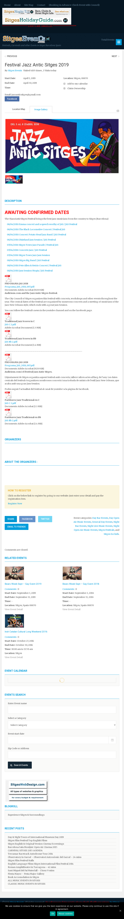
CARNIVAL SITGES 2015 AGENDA (25, 850)
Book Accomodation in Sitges (23, 877)
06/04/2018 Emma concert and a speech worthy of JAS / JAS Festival (42, 224)
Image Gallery (40, 109)
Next (114, 56)
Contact (41, 5)
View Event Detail (14, 609)
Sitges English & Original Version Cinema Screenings (36, 843)
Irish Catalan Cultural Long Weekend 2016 (26, 631)
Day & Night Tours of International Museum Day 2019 (36, 837)
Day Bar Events (100, 518)
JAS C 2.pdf (10, 324)
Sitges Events (15, 70)
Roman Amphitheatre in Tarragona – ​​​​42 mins (32, 867)
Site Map (28, 5)
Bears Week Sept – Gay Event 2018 (80, 584)
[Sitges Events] (26, 43)
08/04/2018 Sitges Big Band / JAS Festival (28, 260)
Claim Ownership (76, 88)
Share (10, 519)
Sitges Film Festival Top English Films (27, 840)
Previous (12, 56)
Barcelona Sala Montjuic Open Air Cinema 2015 (32, 847)
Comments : (11, 589)
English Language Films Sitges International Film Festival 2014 (40, 863)
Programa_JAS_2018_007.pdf (19, 286)
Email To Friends (16, 527)
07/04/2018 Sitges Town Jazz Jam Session (28, 255)
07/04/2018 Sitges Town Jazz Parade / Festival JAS (32, 245)
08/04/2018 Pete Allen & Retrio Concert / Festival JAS (34, 265)
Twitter (45, 519)
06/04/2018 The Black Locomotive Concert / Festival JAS (36, 229)
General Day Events (102, 522)
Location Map (18, 109)
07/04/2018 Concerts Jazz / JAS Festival (27, 250)
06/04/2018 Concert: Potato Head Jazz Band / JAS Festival (36, 234)
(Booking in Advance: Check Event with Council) (74, 5)
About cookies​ (66, 913)
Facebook (12, 99)
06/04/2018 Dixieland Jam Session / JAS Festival (31, 239)
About (17, 5)
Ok (52, 913)
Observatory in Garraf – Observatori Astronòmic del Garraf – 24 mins (44, 857)
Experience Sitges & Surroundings (26, 814)
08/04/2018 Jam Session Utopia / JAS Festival (30, 270)
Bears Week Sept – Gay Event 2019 (23, 584)
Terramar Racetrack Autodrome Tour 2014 (30, 853)
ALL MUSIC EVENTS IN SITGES (24, 880)
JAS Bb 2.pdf (11, 341)
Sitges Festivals (106, 530)
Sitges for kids (111, 534)
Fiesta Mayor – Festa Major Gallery (26, 873)
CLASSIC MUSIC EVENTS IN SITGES (26, 883)
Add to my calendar (77, 83)
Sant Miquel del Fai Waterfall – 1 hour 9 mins (31, 870)
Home (7, 5)
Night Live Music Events (100, 526)
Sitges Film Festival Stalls (21, 860)
